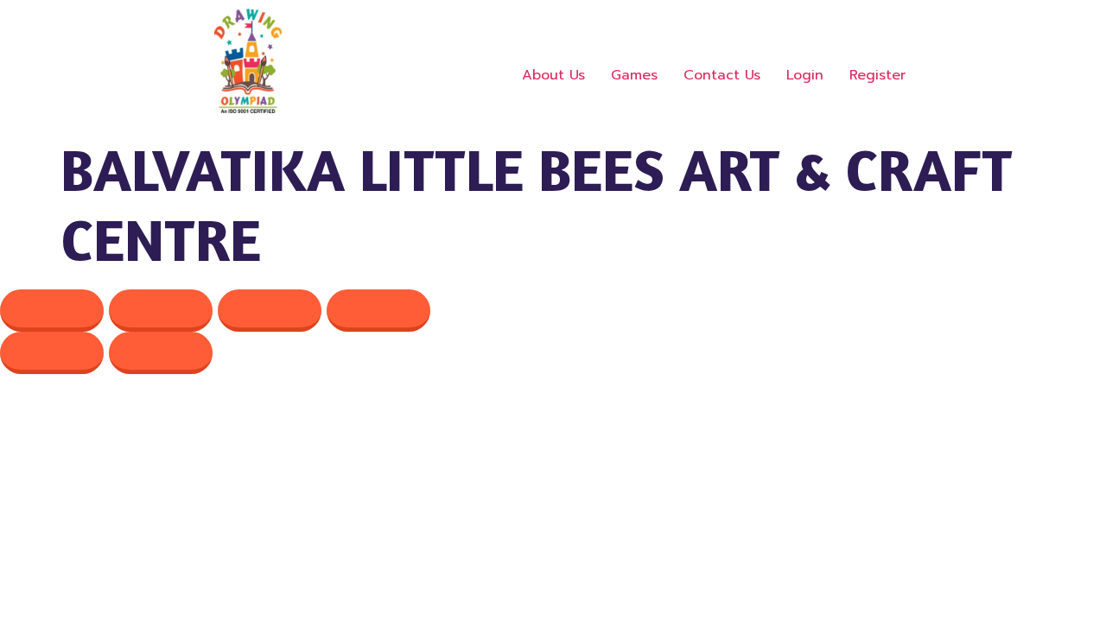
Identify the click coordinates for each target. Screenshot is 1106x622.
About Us (553, 75)
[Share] (269, 310)
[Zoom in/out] (52, 310)
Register (877, 75)
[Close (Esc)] (378, 310)
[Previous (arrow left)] (52, 353)
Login (804, 75)
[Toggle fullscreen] (161, 310)
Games (634, 75)
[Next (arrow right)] (161, 353)
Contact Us (721, 75)
